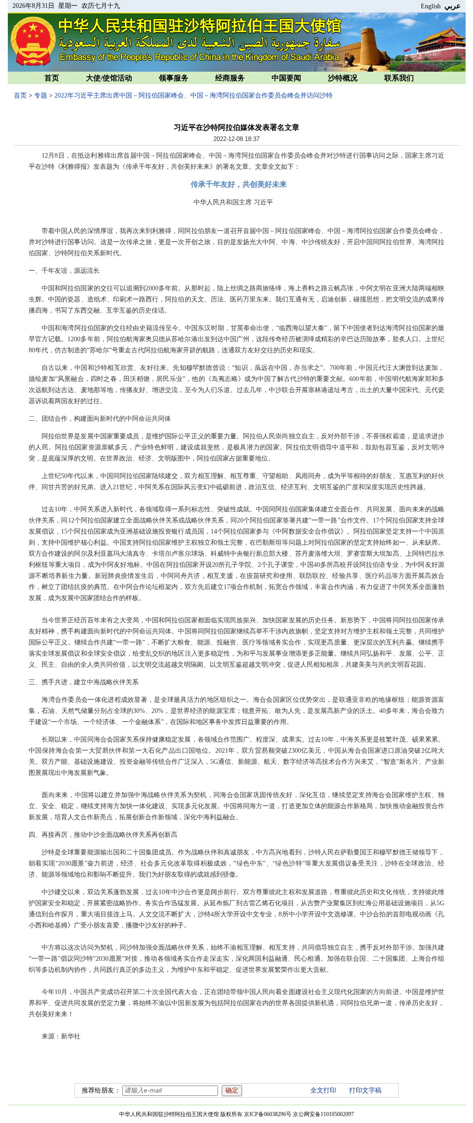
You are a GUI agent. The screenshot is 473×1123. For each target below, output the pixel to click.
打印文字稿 (365, 1090)
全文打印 (323, 1090)
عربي (452, 6)
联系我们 (399, 78)
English (431, 6)
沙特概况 (343, 78)
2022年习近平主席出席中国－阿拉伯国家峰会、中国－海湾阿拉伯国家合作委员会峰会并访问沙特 (194, 95)
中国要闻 (286, 78)
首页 (51, 78)
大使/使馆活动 (109, 78)
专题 (40, 95)
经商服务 (230, 78)
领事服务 (173, 78)
